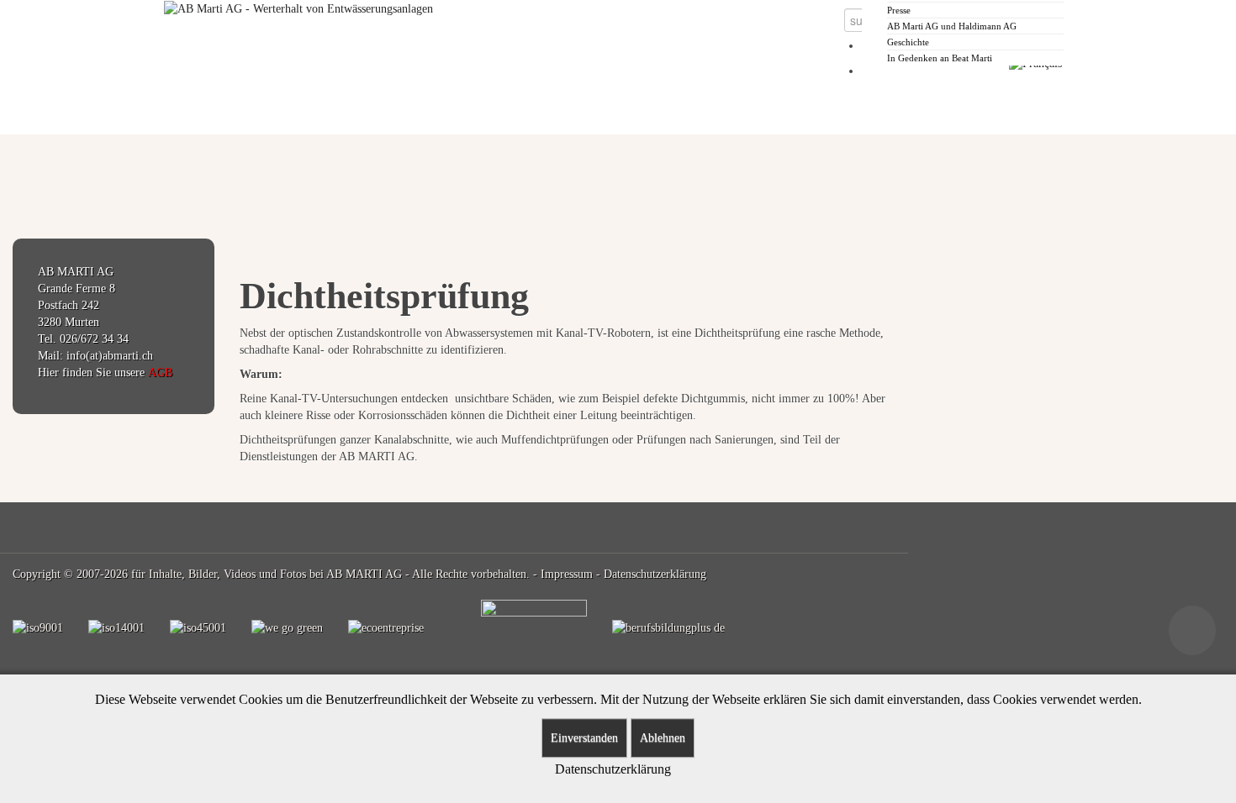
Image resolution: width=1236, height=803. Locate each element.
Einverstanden (584, 738)
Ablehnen (662, 738)
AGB (160, 372)
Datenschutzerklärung (655, 574)
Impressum (567, 574)
